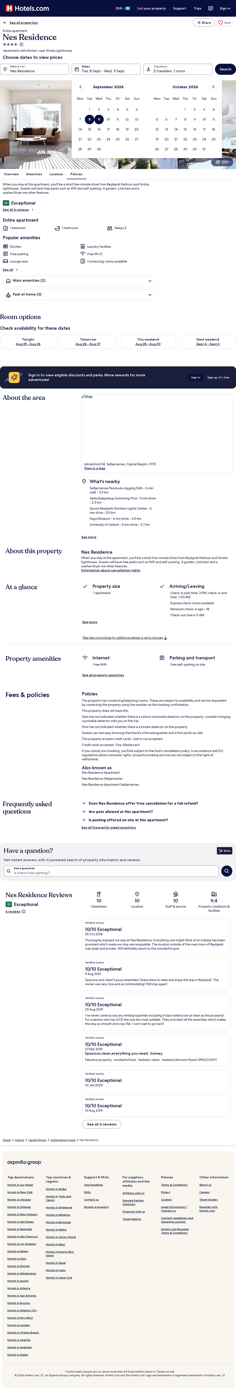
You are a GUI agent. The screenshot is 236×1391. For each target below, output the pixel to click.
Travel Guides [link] (208, 1199)
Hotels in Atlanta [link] (18, 1288)
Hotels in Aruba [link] (56, 1189)
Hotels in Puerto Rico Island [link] (60, 1253)
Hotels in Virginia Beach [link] (23, 1332)
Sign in (225, 8)
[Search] (226, 871)
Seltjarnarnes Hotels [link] (63, 1140)
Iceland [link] (19, 1140)
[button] (89, 109)
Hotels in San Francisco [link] (22, 1236)
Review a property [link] (96, 1207)
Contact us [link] (91, 1199)
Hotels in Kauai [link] (56, 1262)
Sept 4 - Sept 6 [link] (208, 344)
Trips (197, 8)
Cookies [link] (166, 1199)
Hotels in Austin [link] (18, 1280)
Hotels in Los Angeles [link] (21, 1244)
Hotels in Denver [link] (18, 1266)
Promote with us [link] (134, 1211)
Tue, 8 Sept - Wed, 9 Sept (103, 71)
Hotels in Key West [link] (20, 1317)
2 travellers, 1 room (169, 71)
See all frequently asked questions (108, 827)
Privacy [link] (165, 1192)
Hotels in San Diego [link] (20, 1221)
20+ (225, 162)
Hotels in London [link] (18, 1325)
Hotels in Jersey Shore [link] (61, 1237)
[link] (224, 23)
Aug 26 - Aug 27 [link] (88, 344)
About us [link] (205, 1184)
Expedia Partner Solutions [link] (133, 1202)
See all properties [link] (24, 23)
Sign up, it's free (218, 377)
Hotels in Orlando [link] (19, 1207)
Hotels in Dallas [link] (17, 1354)
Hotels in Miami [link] (17, 1251)
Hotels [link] (7, 1140)
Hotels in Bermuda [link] (58, 1222)
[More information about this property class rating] (21, 44)
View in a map (94, 468)
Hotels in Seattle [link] (18, 1340)
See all (8, 270)
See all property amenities (103, 675)
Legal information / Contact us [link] (174, 1208)
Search (225, 69)
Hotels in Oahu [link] (56, 1270)
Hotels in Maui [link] (55, 1244)
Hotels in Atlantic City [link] (22, 1310)
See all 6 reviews (16, 210)
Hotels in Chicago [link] (19, 1199)
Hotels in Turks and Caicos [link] (58, 1198)
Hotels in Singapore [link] (59, 1207)
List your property (151, 8)
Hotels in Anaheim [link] (19, 1347)
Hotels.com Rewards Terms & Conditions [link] (175, 1230)
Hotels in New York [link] (19, 1192)
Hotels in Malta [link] (56, 1229)
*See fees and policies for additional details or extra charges (122, 638)
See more (88, 537)
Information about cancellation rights (110, 570)
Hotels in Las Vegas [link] (20, 1184)
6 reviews (13, 911)
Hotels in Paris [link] (16, 1258)
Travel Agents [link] (132, 1219)
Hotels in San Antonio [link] (21, 1295)
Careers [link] (204, 1192)
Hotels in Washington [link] (21, 1273)
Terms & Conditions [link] (174, 1184)
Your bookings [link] (93, 1184)
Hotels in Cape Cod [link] (59, 1277)
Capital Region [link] (37, 1140)
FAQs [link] (87, 1192)
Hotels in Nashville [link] (19, 1229)
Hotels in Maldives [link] (58, 1214)
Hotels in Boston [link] (18, 1303)
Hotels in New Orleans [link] (22, 1214)
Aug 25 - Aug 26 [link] (28, 344)
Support (179, 8)
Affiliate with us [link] (134, 1193)
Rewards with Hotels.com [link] (208, 1208)
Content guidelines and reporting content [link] (177, 1219)
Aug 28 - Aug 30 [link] (148, 344)
